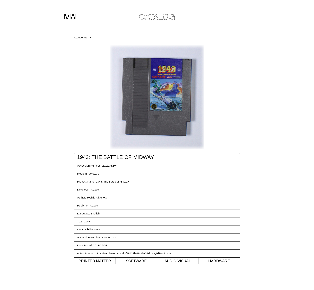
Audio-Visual (177, 261)
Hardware (219, 261)
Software (136, 261)
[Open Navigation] (246, 17)
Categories (80, 37)
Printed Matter (95, 261)
